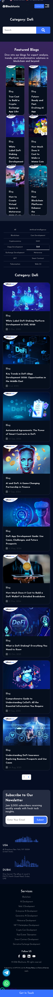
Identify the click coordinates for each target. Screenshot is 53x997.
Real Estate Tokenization (26, 935)
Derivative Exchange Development (26, 944)
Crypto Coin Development (26, 930)
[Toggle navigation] (47, 6)
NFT (15, 258)
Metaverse (38, 253)
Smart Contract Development (26, 939)
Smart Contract (38, 258)
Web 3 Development (26, 906)
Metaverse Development (26, 921)
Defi (38, 247)
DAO (38, 241)
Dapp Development (15, 247)
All (15, 230)
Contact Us (39, 6)
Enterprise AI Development (26, 911)
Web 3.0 (38, 264)
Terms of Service (43, 968)
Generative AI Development (27, 916)
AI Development (26, 902)
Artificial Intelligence (38, 230)
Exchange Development (15, 253)
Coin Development (38, 235)
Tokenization (15, 264)
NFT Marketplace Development (26, 925)
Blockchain (15, 235)
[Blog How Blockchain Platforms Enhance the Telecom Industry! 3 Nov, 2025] (38, 176)
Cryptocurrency (15, 241)
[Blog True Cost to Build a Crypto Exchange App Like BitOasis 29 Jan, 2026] (15, 76)
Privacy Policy (30, 968)
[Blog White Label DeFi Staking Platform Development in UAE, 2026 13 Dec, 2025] (15, 126)
